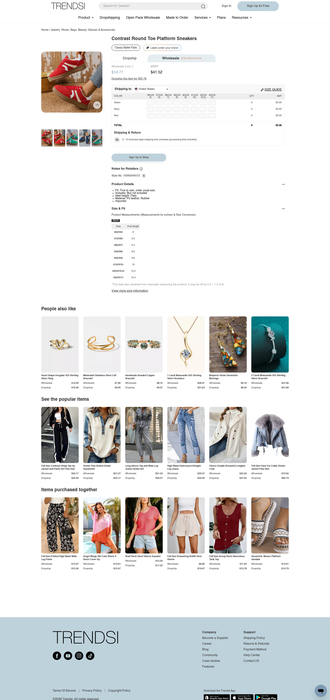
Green (117, 103)
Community (210, 655)
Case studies (211, 661)
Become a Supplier (215, 638)
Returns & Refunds (256, 643)
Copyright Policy (119, 690)
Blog (205, 649)
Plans (221, 17)
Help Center (251, 655)
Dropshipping (110, 17)
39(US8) (177, 96)
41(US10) (194, 96)
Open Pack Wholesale (143, 17)
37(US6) (159, 96)
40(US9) (185, 96)
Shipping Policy (254, 638)
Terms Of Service (64, 690)
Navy (116, 109)
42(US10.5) (203, 96)
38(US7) (168, 96)
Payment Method (254, 649)
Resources (240, 17)
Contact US (251, 661)
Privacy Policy (92, 690)
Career (207, 643)
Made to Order (177, 17)
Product (84, 17)
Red (116, 116)
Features (208, 666)
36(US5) (150, 96)
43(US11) (212, 96)
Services (201, 17)
